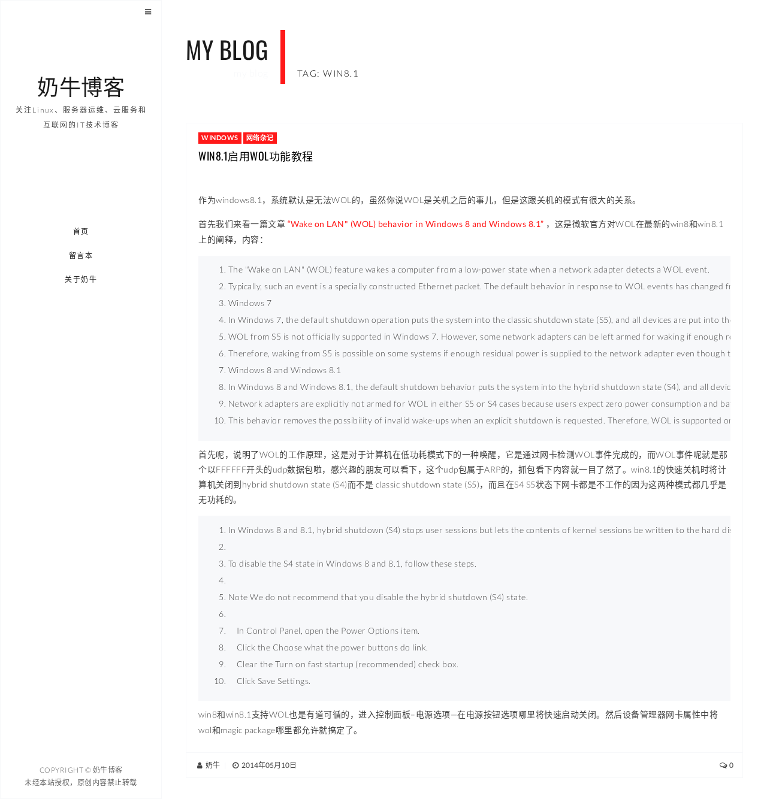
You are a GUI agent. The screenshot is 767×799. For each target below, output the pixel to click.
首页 (81, 231)
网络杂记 (260, 137)
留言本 (81, 255)
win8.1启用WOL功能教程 (255, 156)
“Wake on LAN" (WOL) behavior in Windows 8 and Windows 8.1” (416, 224)
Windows (219, 137)
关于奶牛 (81, 279)
